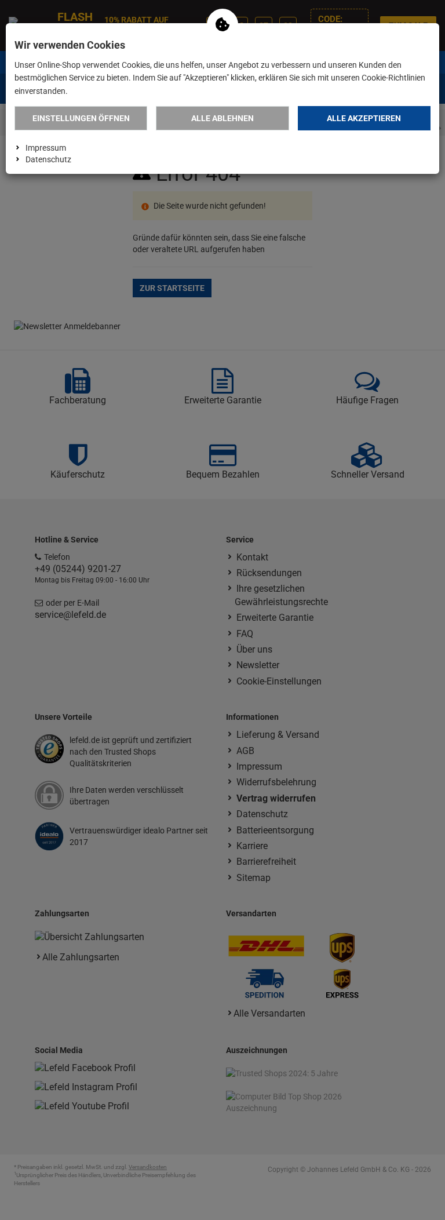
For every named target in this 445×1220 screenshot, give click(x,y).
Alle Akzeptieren (364, 118)
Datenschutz (48, 159)
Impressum (45, 147)
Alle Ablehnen (222, 118)
